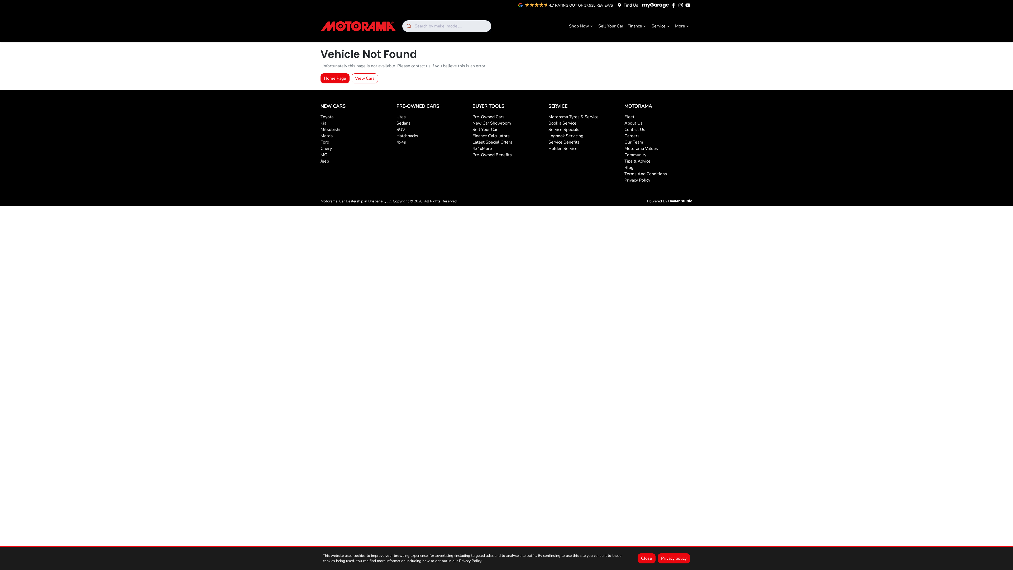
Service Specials (563, 129)
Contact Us (634, 129)
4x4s (401, 142)
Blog (628, 167)
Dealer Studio (680, 201)
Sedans (403, 123)
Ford (325, 142)
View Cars (365, 78)
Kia (323, 123)
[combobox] (446, 26)
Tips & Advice (637, 161)
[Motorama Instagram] (681, 5)
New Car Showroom (491, 123)
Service (659, 26)
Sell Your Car (610, 26)
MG (324, 155)
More (680, 26)
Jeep (325, 161)
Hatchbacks (407, 136)
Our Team (633, 142)
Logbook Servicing (565, 136)
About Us (633, 123)
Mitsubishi (330, 129)
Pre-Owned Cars (488, 117)
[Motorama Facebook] (674, 5)
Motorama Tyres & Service (573, 117)
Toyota (327, 117)
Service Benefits (564, 142)
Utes (401, 117)
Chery (326, 148)
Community (635, 155)
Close (646, 558)
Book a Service (562, 123)
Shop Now (579, 26)
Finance (635, 26)
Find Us (631, 5)
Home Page (335, 78)
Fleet (629, 117)
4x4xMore (482, 148)
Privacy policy (674, 558)
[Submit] (408, 26)
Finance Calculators (491, 136)
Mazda (327, 136)
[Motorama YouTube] (688, 5)
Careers (631, 136)
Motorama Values (641, 148)
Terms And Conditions (645, 174)
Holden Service (562, 148)
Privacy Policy (637, 180)
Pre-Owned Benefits (492, 155)
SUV (400, 129)
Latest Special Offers (492, 142)
